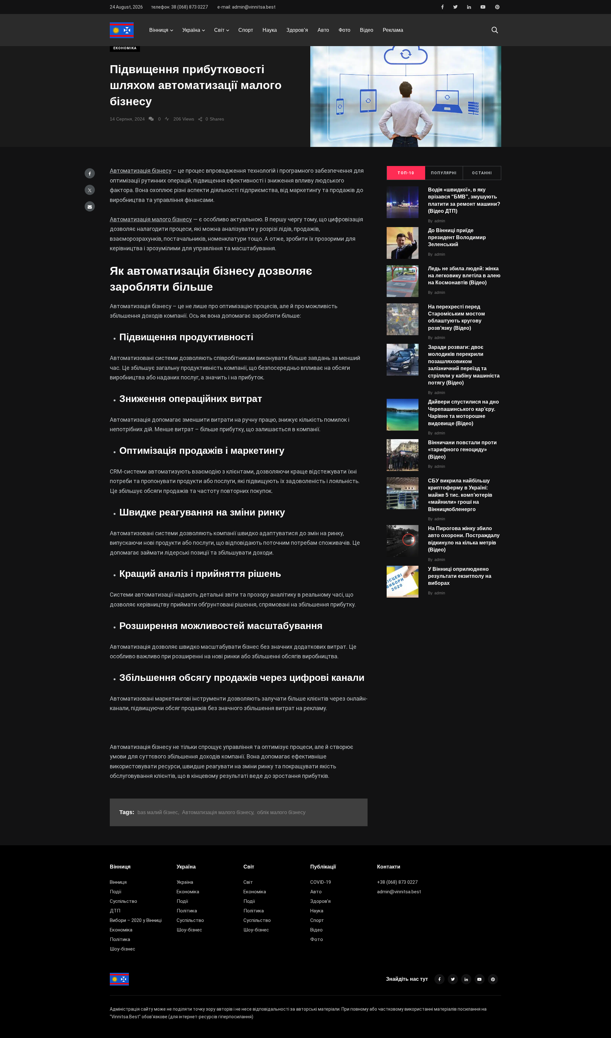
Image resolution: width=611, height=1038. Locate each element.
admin (439, 221)
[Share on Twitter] (90, 190)
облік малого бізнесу (281, 812)
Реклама (393, 30)
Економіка (125, 48)
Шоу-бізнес (122, 949)
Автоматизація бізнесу (141, 170)
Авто (323, 30)
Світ (219, 30)
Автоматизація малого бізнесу (151, 219)
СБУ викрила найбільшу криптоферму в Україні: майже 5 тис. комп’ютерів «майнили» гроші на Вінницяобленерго (460, 495)
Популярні (444, 173)
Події (115, 892)
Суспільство (123, 901)
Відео (366, 30)
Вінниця (158, 30)
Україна (191, 30)
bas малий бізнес (157, 812)
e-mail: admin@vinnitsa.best (246, 7)
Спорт (245, 30)
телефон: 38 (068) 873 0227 (179, 7)
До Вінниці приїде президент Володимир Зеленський (457, 237)
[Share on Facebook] (90, 173)
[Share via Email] (90, 206)
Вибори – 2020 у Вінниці (136, 920)
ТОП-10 (405, 173)
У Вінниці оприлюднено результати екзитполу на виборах (459, 576)
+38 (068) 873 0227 (397, 882)
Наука (270, 30)
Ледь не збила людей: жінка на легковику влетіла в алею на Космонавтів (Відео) (464, 276)
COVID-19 (320, 882)
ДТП (115, 911)
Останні (482, 173)
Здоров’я (297, 30)
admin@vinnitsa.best (399, 892)
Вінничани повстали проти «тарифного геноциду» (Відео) (462, 450)
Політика (120, 939)
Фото (344, 30)
